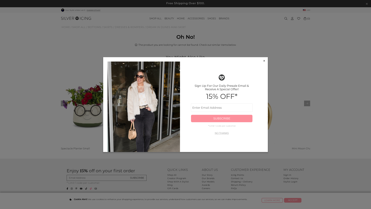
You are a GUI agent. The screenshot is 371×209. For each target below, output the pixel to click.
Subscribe (221, 118)
